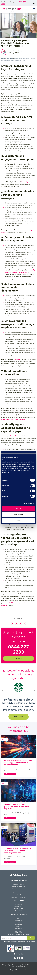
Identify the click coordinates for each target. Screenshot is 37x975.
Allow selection (18, 514)
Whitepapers (18, 928)
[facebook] (22, 958)
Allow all (18, 509)
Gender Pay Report (17, 965)
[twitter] (15, 958)
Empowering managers (18, 888)
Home (3, 58)
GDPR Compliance (30, 965)
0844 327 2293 (18, 649)
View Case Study (18, 687)
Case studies (18, 920)
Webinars (18, 926)
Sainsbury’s (17, 359)
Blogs (18, 918)
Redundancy (18, 910)
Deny (18, 520)
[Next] (35, 687)
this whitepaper (26, 182)
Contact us (18, 658)
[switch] (32, 485)
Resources (9, 58)
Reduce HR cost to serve (18, 893)
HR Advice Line (18, 908)
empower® (18, 904)
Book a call (18, 717)
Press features (18, 924)
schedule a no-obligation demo (18, 603)
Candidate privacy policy (18, 966)
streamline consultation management (13, 419)
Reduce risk (18, 895)
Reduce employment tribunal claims (18, 891)
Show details (28, 503)
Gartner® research (16, 436)
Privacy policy (6, 965)
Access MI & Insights (18, 884)
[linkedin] (18, 958)
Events (18, 922)
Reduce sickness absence (18, 897)
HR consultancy (18, 906)
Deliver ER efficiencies (18, 886)
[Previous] (2, 687)
